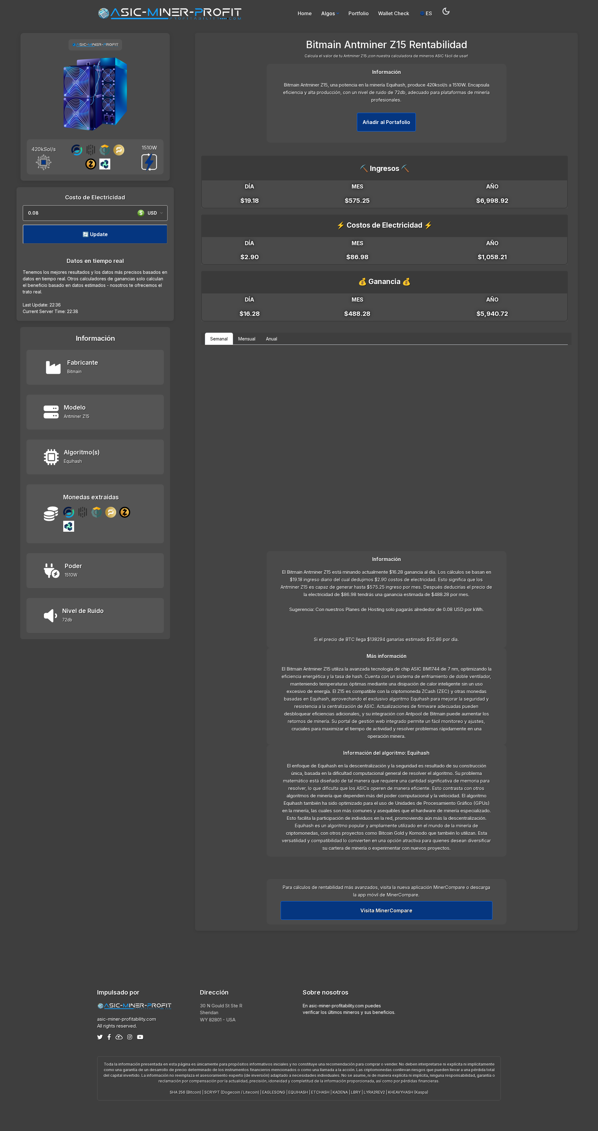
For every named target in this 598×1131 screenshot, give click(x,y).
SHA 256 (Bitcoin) (185, 1092)
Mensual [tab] (246, 338)
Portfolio (359, 13)
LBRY (356, 1092)
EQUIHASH (298, 1092)
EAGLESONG (273, 1092)
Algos (328, 13)
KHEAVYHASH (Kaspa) (408, 1092)
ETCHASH (320, 1092)
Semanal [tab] (219, 338)
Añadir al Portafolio (386, 122)
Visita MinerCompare (386, 910)
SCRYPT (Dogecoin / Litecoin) (231, 1092)
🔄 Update (95, 234)
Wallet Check (393, 13)
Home (305, 13)
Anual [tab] (271, 338)
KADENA (340, 1092)
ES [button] (428, 13)
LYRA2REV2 (374, 1092)
